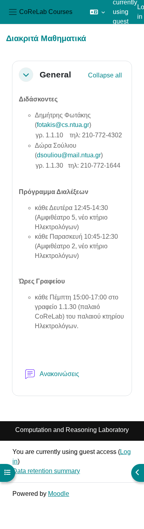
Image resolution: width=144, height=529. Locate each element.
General (55, 74)
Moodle (58, 493)
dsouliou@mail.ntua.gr (69, 155)
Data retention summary (46, 471)
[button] (97, 12)
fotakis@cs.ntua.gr (63, 124)
